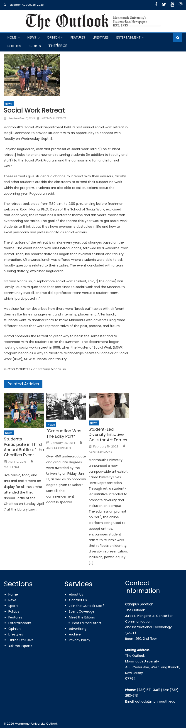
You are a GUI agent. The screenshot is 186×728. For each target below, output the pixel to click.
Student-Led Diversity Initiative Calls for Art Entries (108, 434)
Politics (14, 46)
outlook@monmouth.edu (155, 701)
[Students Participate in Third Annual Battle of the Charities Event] (24, 410)
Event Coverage (81, 611)
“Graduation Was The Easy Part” (63, 433)
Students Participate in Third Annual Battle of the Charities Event (24, 447)
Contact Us (78, 600)
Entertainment (128, 37)
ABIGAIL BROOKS (100, 452)
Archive (75, 634)
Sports (35, 46)
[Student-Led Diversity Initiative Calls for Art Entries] (109, 405)
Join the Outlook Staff (86, 605)
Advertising (77, 628)
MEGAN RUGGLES (53, 118)
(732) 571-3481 (148, 690)
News (31, 37)
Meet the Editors (82, 617)
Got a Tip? (57, 47)
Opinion (53, 37)
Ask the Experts (20, 646)
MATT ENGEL (12, 467)
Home (12, 37)
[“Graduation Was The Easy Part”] (66, 406)
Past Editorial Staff (86, 623)
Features (78, 37)
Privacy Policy (79, 640)
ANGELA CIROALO (58, 448)
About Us (76, 594)
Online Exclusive (21, 640)
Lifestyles (101, 37)
